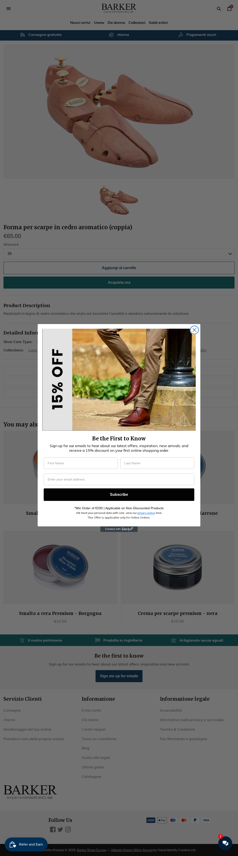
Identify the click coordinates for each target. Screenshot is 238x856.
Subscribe (119, 494)
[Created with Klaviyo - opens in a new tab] (119, 529)
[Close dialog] (194, 330)
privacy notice (146, 513)
